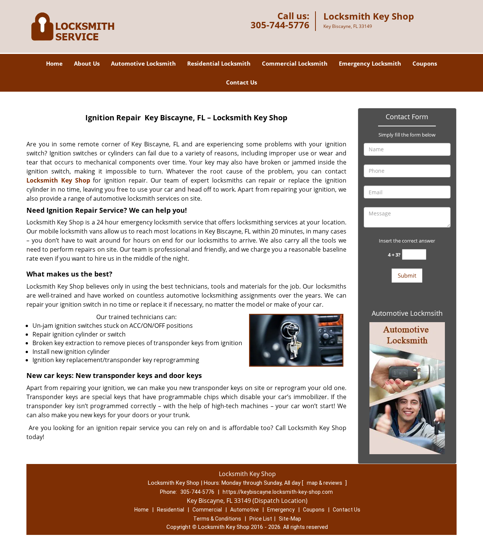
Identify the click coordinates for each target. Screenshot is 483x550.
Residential (170, 510)
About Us (87, 63)
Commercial (207, 510)
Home (54, 63)
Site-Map (290, 519)
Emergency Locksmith (370, 63)
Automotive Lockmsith (407, 313)
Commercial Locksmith (295, 63)
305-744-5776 (280, 24)
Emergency (281, 510)
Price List (260, 519)
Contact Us (241, 82)
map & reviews (325, 483)
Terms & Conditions (217, 519)
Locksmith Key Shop (58, 180)
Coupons (424, 63)
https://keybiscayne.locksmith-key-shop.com (278, 492)
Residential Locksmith (219, 63)
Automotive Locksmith (143, 63)
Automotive (244, 510)
